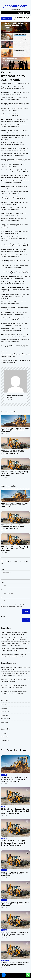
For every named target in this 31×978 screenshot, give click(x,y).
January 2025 (4, 715)
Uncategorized (5, 740)
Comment (4, 569)
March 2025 (4, 708)
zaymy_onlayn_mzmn (7, 667)
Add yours (4, 564)
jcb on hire (4, 733)
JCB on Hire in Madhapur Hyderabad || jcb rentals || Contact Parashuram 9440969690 (14, 934)
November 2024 (5, 718)
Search (3, 616)
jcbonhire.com (16, 6)
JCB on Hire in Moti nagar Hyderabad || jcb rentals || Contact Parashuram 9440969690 (21, 19)
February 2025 (5, 711)
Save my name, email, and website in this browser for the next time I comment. (14, 605)
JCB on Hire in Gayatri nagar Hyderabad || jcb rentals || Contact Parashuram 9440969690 (15, 903)
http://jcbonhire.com (10, 399)
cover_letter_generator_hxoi (9, 673)
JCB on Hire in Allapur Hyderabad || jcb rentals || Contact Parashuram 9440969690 (14, 873)
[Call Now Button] (4, 975)
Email (2, 590)
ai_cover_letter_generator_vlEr (9, 685)
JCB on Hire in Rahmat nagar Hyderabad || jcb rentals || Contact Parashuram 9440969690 (15, 429)
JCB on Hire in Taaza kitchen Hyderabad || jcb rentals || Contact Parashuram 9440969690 (15, 964)
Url (2, 597)
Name (2, 582)
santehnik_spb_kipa (6, 679)
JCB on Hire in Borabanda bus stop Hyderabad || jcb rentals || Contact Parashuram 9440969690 (13, 451)
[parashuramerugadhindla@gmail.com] (15, 381)
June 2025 (3, 704)
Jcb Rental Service (6, 737)
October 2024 (4, 722)
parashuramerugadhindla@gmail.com (19, 83)
